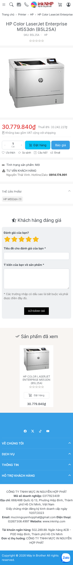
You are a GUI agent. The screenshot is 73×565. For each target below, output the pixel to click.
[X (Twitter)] (33, 431)
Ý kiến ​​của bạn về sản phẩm (23, 265)
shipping (50, 133)
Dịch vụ (8, 454)
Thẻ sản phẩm (11, 191)
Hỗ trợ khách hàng (18, 475)
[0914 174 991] (26, 4)
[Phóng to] (36, 83)
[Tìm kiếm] (11, 4)
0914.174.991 (58, 175)
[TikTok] (40, 431)
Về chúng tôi (13, 443)
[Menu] (4, 4)
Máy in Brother (36, 555)
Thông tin (10, 465)
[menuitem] (12, 199)
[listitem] (36, 83)
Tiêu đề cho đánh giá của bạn (24, 248)
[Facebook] (25, 431)
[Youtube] (48, 431)
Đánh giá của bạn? (16, 232)
